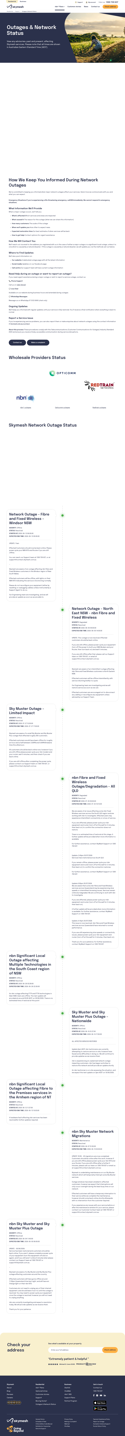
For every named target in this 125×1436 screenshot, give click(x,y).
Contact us (95, 6)
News (86, 6)
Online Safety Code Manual (44, 1424)
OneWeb (67, 1391)
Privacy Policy (68, 1419)
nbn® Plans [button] (59, 6)
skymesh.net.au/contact (20, 324)
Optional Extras (41, 1391)
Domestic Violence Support (101, 1424)
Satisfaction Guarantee (43, 1426)
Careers (10, 1398)
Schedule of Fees (41, 1421)
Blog (9, 1391)
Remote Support (41, 1428)
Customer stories (74, 6)
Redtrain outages (99, 407)
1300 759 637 (112, 2)
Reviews (10, 1394)
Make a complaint (38, 342)
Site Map (67, 1426)
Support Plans (69, 1398)
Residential (12, 1)
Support (17, 11)
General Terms (40, 1419)
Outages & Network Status (46, 1404)
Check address (110, 7)
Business (23, 1)
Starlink (67, 1388)
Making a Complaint (70, 1421)
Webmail (67, 1424)
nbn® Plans (40, 1388)
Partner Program (70, 1401)
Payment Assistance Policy (101, 1419)
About (9, 1388)
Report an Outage (98, 1421)
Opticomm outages (62, 407)
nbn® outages (25, 407)
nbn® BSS (67, 1394)
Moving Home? (41, 1401)
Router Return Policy (99, 1426)
